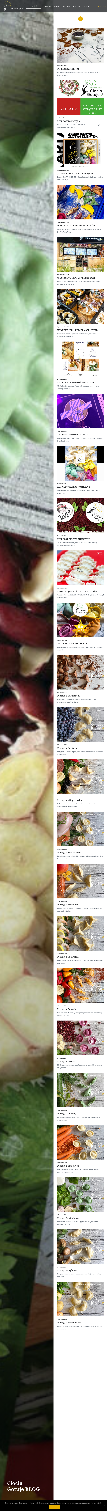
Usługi (57, 6)
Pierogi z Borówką (67, 748)
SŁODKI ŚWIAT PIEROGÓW (93, 658)
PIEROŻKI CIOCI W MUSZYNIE (73, 539)
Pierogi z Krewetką (68, 956)
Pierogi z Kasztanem (68, 695)
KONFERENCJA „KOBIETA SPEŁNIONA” (78, 330)
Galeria (76, 6)
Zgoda (54, 1507)
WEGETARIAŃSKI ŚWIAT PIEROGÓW (90, 1180)
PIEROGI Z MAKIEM (68, 68)
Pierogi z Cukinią (66, 1113)
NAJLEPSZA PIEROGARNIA (72, 643)
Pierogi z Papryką (67, 1009)
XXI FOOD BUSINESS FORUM (73, 434)
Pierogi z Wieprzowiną (69, 800)
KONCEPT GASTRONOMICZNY (73, 486)
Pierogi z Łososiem (67, 904)
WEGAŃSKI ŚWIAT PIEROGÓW (92, 971)
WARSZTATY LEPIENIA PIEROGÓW (76, 225)
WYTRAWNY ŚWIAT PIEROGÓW (91, 762)
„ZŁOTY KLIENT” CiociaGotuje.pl (75, 173)
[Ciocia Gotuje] (13, 6)
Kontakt (88, 6)
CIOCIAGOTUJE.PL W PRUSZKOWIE (76, 277)
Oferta (66, 6)
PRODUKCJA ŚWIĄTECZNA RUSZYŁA (77, 591)
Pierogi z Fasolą (66, 1061)
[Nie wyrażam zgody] (104, 1506)
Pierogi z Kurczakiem (69, 852)
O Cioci (48, 6)
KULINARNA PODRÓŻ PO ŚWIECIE (76, 382)
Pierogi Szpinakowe (68, 1218)
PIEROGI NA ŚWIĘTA (68, 121)
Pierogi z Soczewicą (68, 1165)
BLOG (99, 31)
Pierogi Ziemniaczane (69, 1322)
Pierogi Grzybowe (67, 1270)
